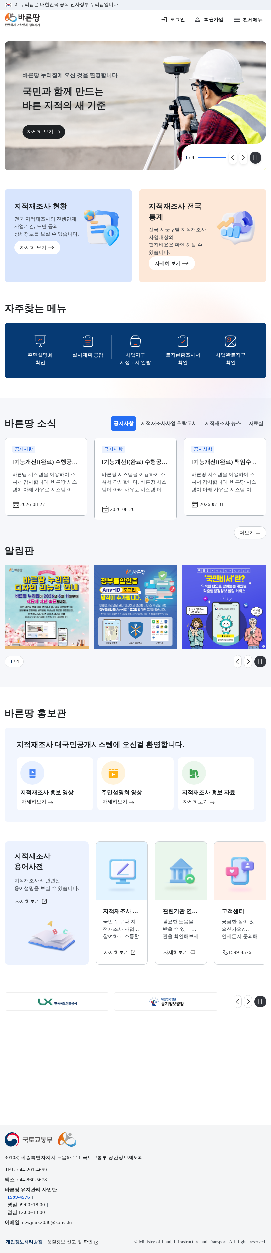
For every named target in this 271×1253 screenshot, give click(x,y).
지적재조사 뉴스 (223, 423)
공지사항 (125, 425)
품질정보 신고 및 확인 (70, 1241)
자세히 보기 (40, 131)
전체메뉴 (253, 19)
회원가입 (214, 19)
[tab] (123, 423)
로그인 (177, 19)
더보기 (246, 532)
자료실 (256, 423)
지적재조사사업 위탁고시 (169, 423)
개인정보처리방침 (24, 1241)
